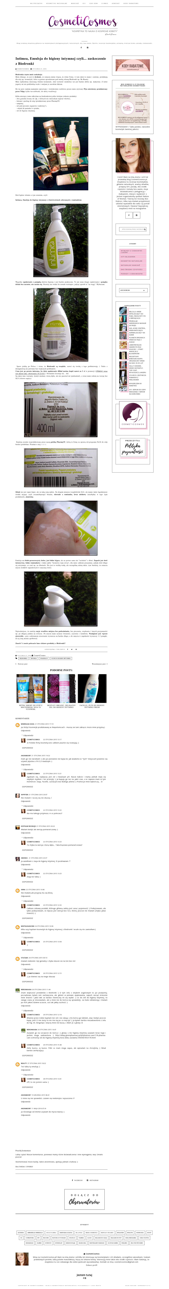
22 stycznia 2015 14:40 (35, 890)
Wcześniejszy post (99, 664)
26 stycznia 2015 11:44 (41, 989)
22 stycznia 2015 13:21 (52, 774)
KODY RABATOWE (131, 3)
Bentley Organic (107, 1232)
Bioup (149, 1232)
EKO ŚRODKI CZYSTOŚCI (132, 269)
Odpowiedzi (28, 735)
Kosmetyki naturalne (56, 3)
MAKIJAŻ (75, 3)
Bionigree (140, 1232)
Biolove (130, 1232)
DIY (84, 3)
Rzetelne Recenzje (28, 826)
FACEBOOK (78, 1180)
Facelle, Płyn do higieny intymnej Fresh (92, 706)
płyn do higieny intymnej (61, 658)
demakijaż (29, 1243)
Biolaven (120, 1232)
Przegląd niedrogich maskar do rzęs (137, 323)
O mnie (105, 3)
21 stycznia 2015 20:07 (38, 795)
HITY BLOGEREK (128, 257)
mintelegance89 (27, 926)
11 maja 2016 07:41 (39, 1109)
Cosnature (30, 1238)
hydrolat (58, 1243)
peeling (124, 1243)
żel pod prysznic (137, 1243)
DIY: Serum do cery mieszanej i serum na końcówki (137, 392)
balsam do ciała (101, 1238)
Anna (23, 890)
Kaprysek (24, 795)
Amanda (24, 858)
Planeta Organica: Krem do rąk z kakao (137, 340)
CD (21, 1238)
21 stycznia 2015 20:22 (45, 826)
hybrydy (48, 1243)
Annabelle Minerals (35, 1232)
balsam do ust (116, 1238)
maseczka (82, 1243)
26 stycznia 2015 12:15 (52, 973)
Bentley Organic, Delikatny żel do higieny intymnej (61, 706)
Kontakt (116, 3)
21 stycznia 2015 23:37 (38, 858)
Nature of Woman (59, 1238)
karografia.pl (144, 1285)
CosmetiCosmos (33, 740)
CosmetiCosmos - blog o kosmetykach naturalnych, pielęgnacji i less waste (65, 1285)
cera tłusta (144, 1238)
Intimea (34, 658)
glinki (39, 1243)
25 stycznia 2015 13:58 (52, 942)
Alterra (21, 1232)
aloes (89, 1238)
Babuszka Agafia (66, 1232)
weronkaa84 (26, 989)
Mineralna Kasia (27, 724)
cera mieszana (130, 1238)
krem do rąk (70, 1243)
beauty (24, 1063)
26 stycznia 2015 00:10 (38, 958)
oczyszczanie (113, 1243)
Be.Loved (79, 1232)
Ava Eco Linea (51, 1232)
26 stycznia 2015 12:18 (52, 1015)
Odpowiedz (25, 730)
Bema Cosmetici (91, 1232)
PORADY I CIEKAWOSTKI (132, 274)
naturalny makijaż (97, 1243)
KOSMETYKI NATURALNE (131, 261)
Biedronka (23, 658)
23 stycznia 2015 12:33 (52, 905)
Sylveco (72, 1238)
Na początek (36, 3)
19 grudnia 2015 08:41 (41, 1095)
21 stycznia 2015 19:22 (41, 756)
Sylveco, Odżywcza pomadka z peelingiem (137, 377)
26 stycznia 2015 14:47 (47, 1030)
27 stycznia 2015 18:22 (37, 1063)
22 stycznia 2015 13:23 (52, 842)
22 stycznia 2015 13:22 (52, 810)
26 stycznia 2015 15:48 (52, 1045)
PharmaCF (44, 658)
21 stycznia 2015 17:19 (44, 724)
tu (42, 444)
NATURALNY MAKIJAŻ (130, 265)
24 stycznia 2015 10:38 (44, 926)
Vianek (81, 1238)
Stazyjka (24, 958)
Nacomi (46, 1238)
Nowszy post (22, 664)
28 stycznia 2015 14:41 (52, 1079)
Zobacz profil (91, 1265)
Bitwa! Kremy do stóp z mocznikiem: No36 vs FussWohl (30, 707)
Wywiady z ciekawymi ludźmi (131, 251)
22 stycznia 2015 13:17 (52, 740)
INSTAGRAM (94, 1180)
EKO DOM (94, 3)
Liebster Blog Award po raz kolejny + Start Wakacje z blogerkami (136, 349)
